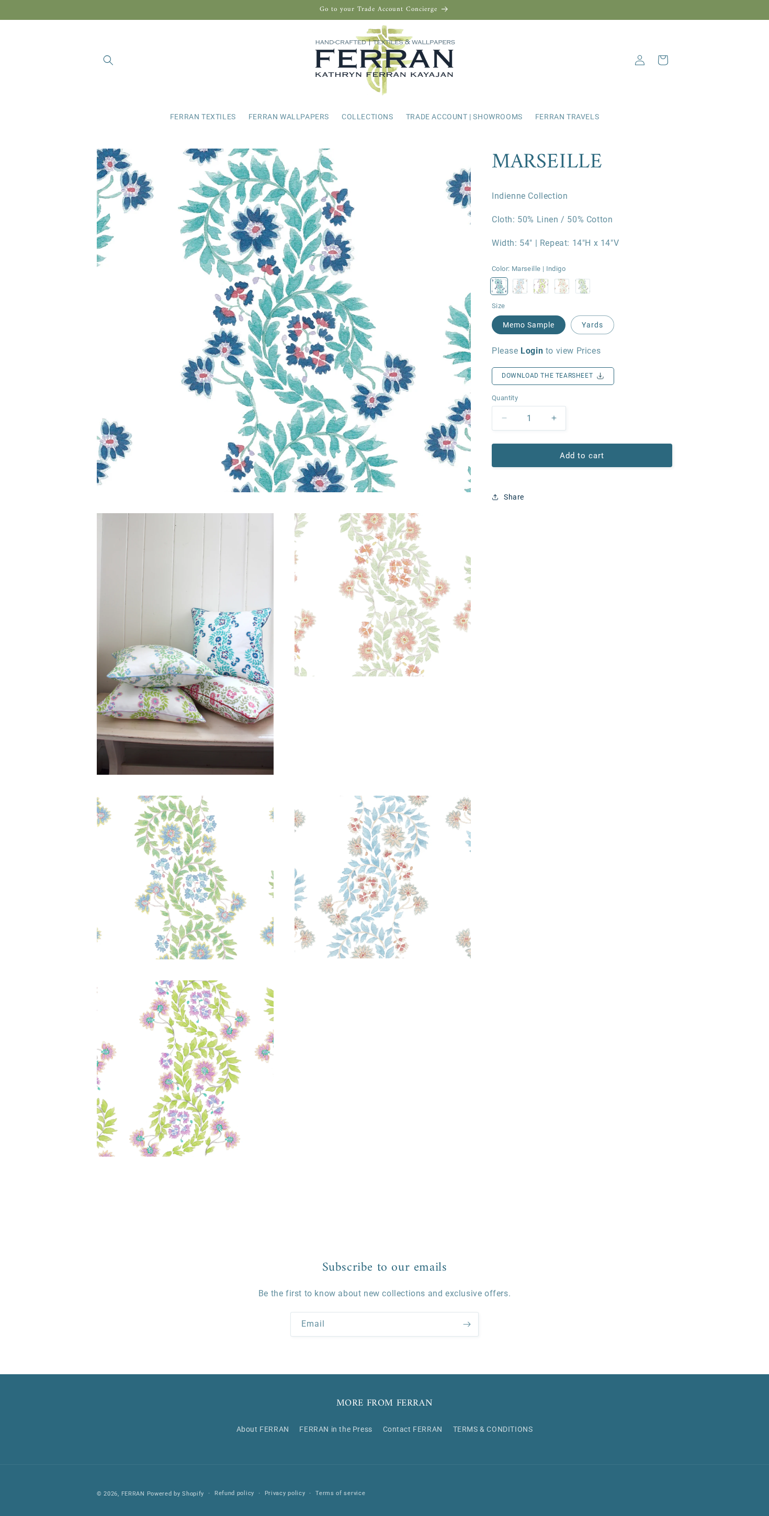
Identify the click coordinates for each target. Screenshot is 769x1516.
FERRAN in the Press (335, 1428)
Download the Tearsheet (547, 375)
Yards (592, 325)
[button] (108, 60)
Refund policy (234, 1493)
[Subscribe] (466, 1324)
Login (532, 351)
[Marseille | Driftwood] (520, 286)
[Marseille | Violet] (541, 286)
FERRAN (133, 1493)
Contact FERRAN (413, 1428)
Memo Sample (529, 325)
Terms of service (340, 1493)
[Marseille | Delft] (582, 286)
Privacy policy (285, 1493)
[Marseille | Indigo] (499, 286)
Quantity (505, 397)
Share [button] (514, 496)
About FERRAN (262, 1428)
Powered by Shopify (176, 1493)
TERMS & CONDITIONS (493, 1428)
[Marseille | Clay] (562, 286)
